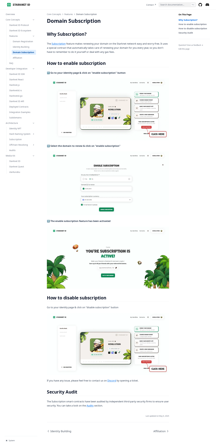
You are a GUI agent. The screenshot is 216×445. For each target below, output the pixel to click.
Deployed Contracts (19, 106)
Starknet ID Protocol (19, 25)
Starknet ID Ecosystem (20, 30)
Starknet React (16, 79)
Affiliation (17, 57)
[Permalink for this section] (89, 34)
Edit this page (184, 49)
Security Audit (186, 32)
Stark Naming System (19, 133)
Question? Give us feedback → (191, 45)
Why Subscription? (188, 20)
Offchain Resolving (18, 144)
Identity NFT (15, 128)
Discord (111, 380)
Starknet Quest (16, 166)
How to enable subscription (193, 24)
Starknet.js (14, 85)
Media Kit (10, 155)
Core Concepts (13, 19)
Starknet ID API (16, 101)
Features (13, 36)
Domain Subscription (23, 52)
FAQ (11, 63)
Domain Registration (23, 41)
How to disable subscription (193, 28)
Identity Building (21, 46)
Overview (10, 14)
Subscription (15, 139)
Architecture (12, 123)
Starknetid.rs (15, 90)
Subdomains (15, 117)
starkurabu (14, 172)
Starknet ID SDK (17, 74)
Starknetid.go (15, 95)
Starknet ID (14, 161)
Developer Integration (16, 68)
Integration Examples (19, 112)
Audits (12, 150)
